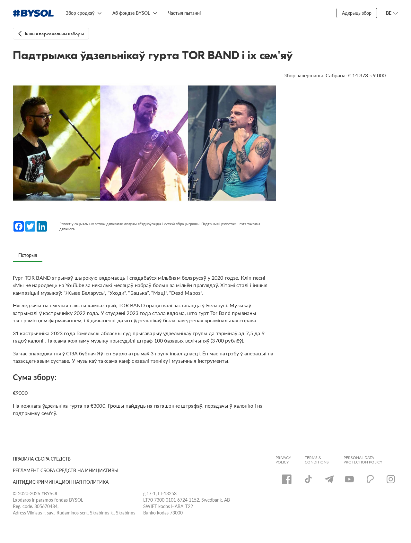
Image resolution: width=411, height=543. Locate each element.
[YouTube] (349, 479)
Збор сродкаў (80, 13)
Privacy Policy (283, 459)
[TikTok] (308, 479)
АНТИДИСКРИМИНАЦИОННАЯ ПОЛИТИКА (61, 482)
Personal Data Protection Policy (363, 459)
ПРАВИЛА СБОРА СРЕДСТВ (42, 458)
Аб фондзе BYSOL (131, 13)
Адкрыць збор (357, 13)
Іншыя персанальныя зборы (54, 34)
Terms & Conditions (317, 459)
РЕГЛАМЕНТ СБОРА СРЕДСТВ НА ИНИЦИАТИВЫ (65, 470)
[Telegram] (329, 479)
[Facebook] (286, 479)
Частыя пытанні (184, 13)
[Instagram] (390, 479)
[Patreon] (370, 479)
